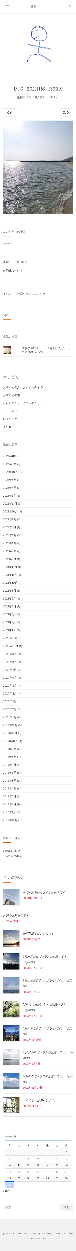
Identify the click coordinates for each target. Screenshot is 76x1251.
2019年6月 (9, 772)
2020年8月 (10, 662)
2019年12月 (10, 725)
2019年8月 (9, 757)
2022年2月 (9, 559)
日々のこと (10, 419)
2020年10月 (10, 646)
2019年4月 (9, 788)
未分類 (7, 427)
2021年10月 (10, 583)
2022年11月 (10, 503)
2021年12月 (10, 567)
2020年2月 (10, 709)
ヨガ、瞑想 (10, 411)
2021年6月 (9, 606)
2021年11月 (10, 575)
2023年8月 (9, 480)
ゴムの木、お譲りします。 (40, 1100)
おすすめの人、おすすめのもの (23, 387)
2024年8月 (10, 456)
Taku (54, 97)
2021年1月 (9, 630)
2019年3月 (9, 796)
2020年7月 (10, 670)
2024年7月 (9, 464)
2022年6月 (9, 535)
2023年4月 (9, 488)
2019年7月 (9, 765)
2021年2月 (9, 622)
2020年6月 (10, 677)
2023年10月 (10, 472)
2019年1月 (9, 812)
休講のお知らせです (16, 915)
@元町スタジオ (12, 270)
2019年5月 (9, 780)
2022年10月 (10, 511)
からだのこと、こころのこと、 (23, 403)
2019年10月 (10, 741)
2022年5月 (9, 543)
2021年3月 (9, 614)
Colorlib (57, 1233)
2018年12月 (10, 820)
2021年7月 (9, 598)
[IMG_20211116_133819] (38, 167)
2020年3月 (10, 701)
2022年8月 (9, 519)
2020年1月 (9, 717)
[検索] (70, 7)
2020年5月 (10, 685)
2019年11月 (10, 733)
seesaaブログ (11, 850)
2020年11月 (10, 638)
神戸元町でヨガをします (38, 933)
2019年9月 (9, 749)
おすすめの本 (11, 395)
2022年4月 (9, 551)
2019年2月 (9, 804)
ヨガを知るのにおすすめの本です (44, 892)
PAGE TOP (70, 1210)
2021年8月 (9, 590)
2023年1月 (9, 495)
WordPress (40, 1238)
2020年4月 (10, 693)
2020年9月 (10, 654)
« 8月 (6, 1191)
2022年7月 (9, 527)
